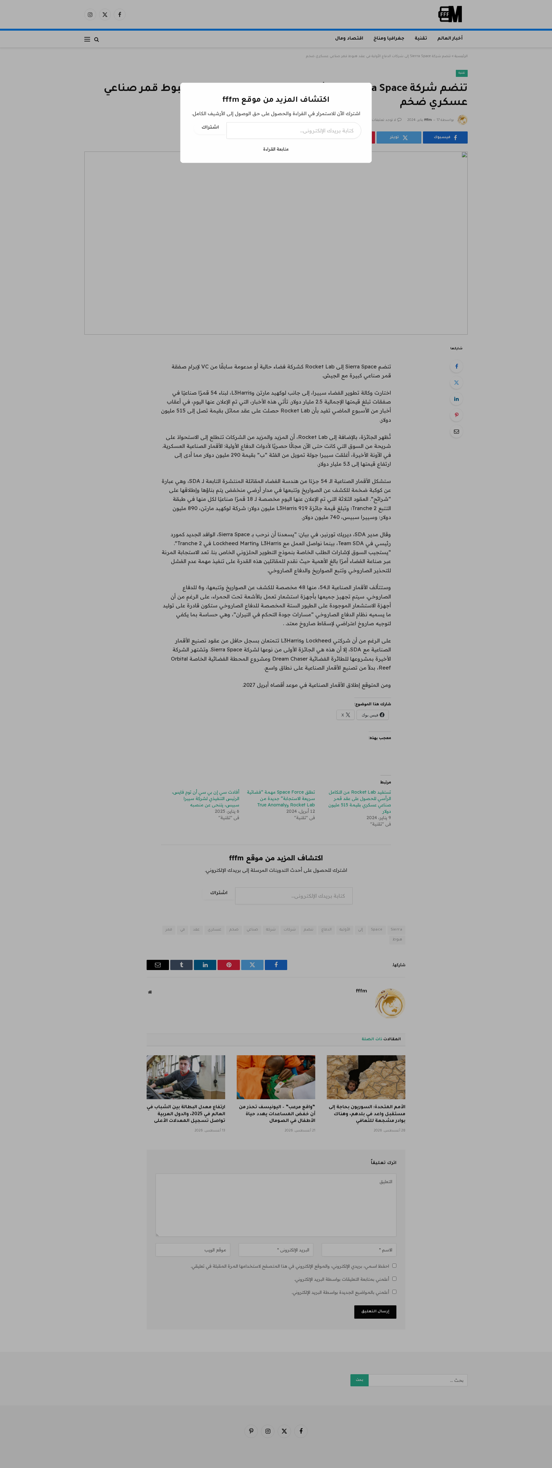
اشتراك (210, 127)
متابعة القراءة (276, 149)
